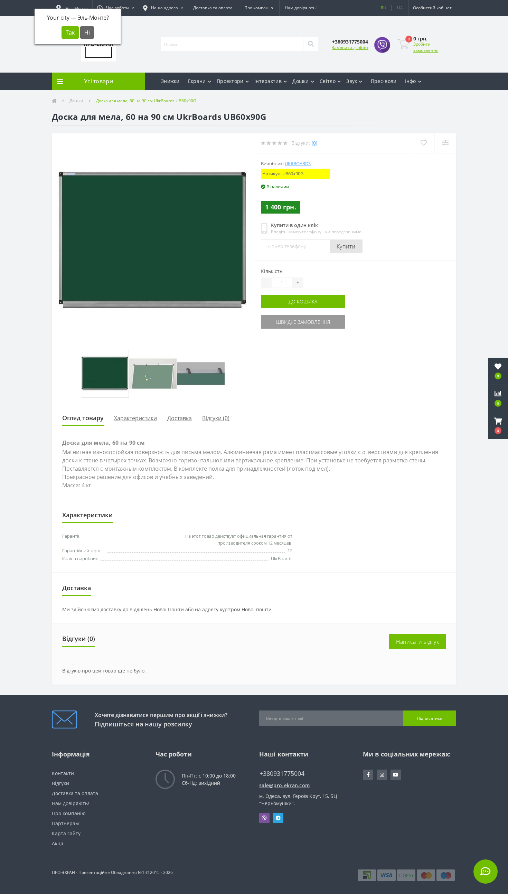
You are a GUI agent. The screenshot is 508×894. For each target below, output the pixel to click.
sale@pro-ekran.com (284, 785)
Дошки (300, 81)
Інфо (410, 81)
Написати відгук (417, 642)
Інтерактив (268, 81)
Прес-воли (384, 81)
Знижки (170, 81)
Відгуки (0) (215, 418)
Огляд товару (83, 418)
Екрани (197, 81)
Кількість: (272, 271)
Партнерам (65, 823)
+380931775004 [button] (282, 774)
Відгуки (60, 783)
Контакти (63, 773)
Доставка (179, 418)
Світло (328, 81)
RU (383, 8)
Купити (346, 246)
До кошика (303, 301)
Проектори (230, 81)
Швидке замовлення (303, 322)
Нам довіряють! (301, 8)
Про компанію (258, 8)
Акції (57, 843)
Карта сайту (66, 833)
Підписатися (429, 718)
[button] (115, 8)
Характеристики (135, 418)
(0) (314, 143)
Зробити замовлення (426, 47)
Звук (351, 81)
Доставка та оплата (213, 8)
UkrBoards (298, 163)
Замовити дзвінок (350, 47)
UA (400, 8)
